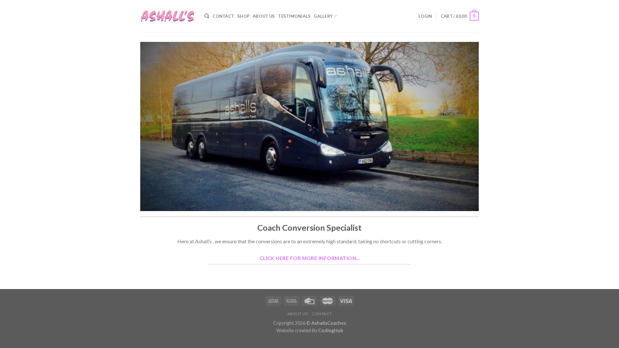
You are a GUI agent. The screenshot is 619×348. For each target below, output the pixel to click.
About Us (264, 16)
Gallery (323, 16)
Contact (223, 16)
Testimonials (294, 16)
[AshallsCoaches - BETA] (167, 16)
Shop (243, 16)
